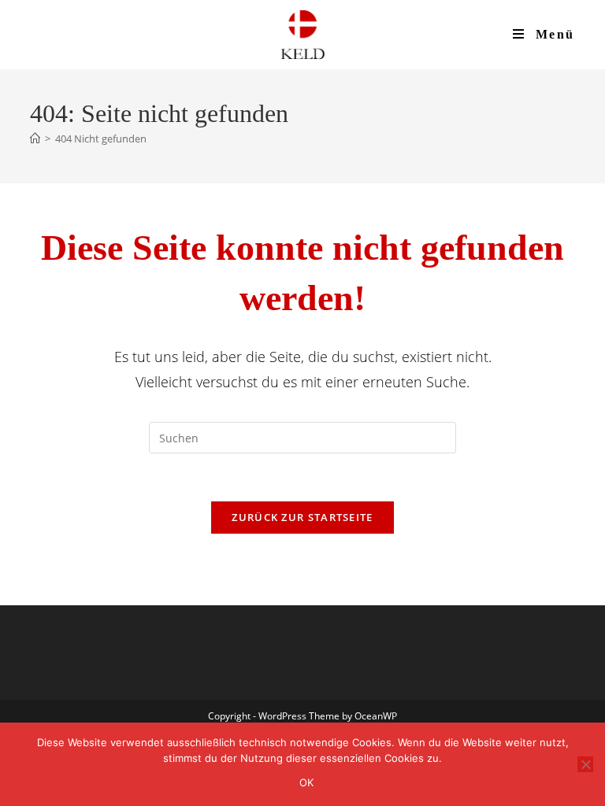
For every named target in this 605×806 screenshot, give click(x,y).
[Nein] (585, 764)
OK (306, 782)
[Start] (35, 138)
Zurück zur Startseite (302, 517)
